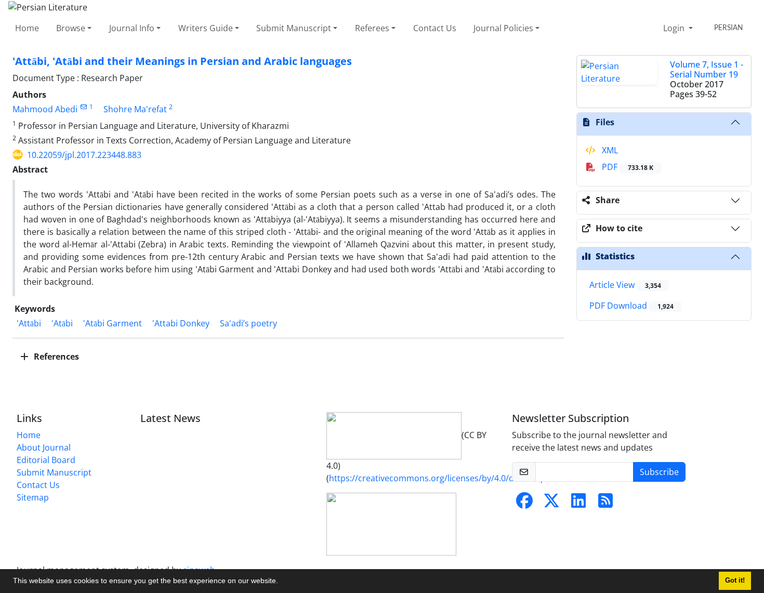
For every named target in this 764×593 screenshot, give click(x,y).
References (55, 356)
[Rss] (605, 503)
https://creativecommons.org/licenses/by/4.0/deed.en (435, 478)
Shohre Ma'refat (135, 109)
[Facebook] (524, 503)
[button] (281, 582)
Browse (70, 28)
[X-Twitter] (551, 503)
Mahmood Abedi (44, 109)
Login (675, 28)
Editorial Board (46, 460)
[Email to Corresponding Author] (83, 106)
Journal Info (131, 28)
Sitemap (33, 497)
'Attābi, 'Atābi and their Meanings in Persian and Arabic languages (182, 61)
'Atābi (62, 323)
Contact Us (434, 28)
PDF (626, 167)
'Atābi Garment (112, 323)
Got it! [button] (735, 580)
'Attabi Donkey (180, 323)
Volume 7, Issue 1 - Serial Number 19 (706, 69)
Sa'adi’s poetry (248, 323)
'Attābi (29, 323)
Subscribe (659, 472)
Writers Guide (205, 28)
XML (609, 150)
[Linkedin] (578, 503)
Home (27, 28)
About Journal (44, 447)
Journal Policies (503, 28)
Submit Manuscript (293, 28)
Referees (372, 28)
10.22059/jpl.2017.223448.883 (84, 155)
